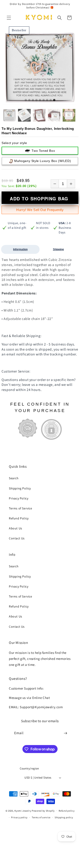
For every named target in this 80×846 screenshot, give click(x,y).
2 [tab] (29, 100)
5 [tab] (40, 100)
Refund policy (66, 810)
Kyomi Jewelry (22, 810)
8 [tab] (50, 100)
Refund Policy (19, 518)
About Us (15, 528)
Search (14, 478)
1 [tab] (26, 100)
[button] (9, 18)
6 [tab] (43, 100)
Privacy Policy (18, 498)
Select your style (14, 143)
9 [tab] (54, 100)
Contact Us (17, 538)
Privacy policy (19, 817)
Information (20, 249)
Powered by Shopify (43, 810)
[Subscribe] (65, 733)
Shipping (58, 249)
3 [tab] (33, 100)
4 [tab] (36, 100)
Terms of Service (20, 508)
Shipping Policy (20, 488)
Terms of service (41, 817)
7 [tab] (47, 100)
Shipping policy (64, 817)
